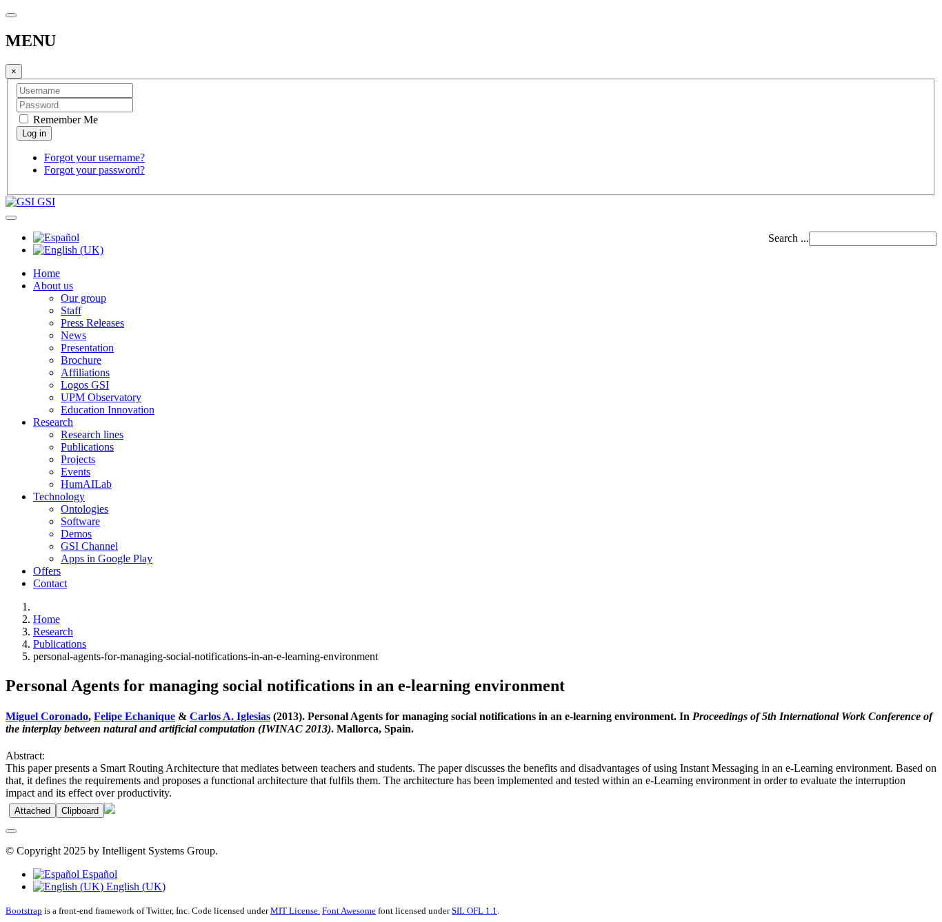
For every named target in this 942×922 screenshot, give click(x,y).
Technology (59, 496)
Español (98, 874)
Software (80, 521)
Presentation (87, 348)
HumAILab (86, 484)
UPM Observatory (101, 397)
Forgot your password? (94, 170)
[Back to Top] (11, 831)
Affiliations (85, 372)
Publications (87, 447)
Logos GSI (85, 385)
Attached (32, 811)
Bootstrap (24, 910)
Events (75, 472)
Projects (78, 459)
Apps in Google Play (106, 558)
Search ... (788, 238)
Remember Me (64, 119)
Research (53, 422)
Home (46, 273)
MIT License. (295, 910)
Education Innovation (107, 410)
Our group (83, 298)
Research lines (92, 434)
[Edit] (109, 810)
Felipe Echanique (134, 716)
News (73, 335)
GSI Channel (89, 546)
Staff (71, 310)
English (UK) (134, 886)
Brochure (81, 360)
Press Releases (92, 323)
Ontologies (84, 509)
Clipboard (80, 811)
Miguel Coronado (47, 716)
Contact (50, 583)
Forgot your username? (94, 157)
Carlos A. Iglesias (230, 716)
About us (53, 285)
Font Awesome (349, 910)
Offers (47, 571)
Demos (76, 534)
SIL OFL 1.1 (474, 910)
